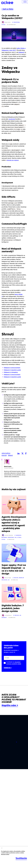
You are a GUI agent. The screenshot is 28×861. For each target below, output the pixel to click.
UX (8, 579)
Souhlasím (21, 858)
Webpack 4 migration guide (12, 377)
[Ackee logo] (7, 2)
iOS (16, 537)
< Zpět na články (7, 9)
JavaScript (12, 119)
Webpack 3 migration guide (12, 370)
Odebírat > (7, 668)
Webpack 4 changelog (11, 372)
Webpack (21, 52)
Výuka (19, 537)
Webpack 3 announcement (12, 367)
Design (16, 577)
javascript (4, 455)
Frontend (17, 22)
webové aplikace (6, 453)
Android (18, 535)
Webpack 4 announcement (12, 374)
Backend (4, 537)
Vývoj (3, 24)
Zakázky (4, 617)
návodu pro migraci (13, 160)
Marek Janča (7, 466)
